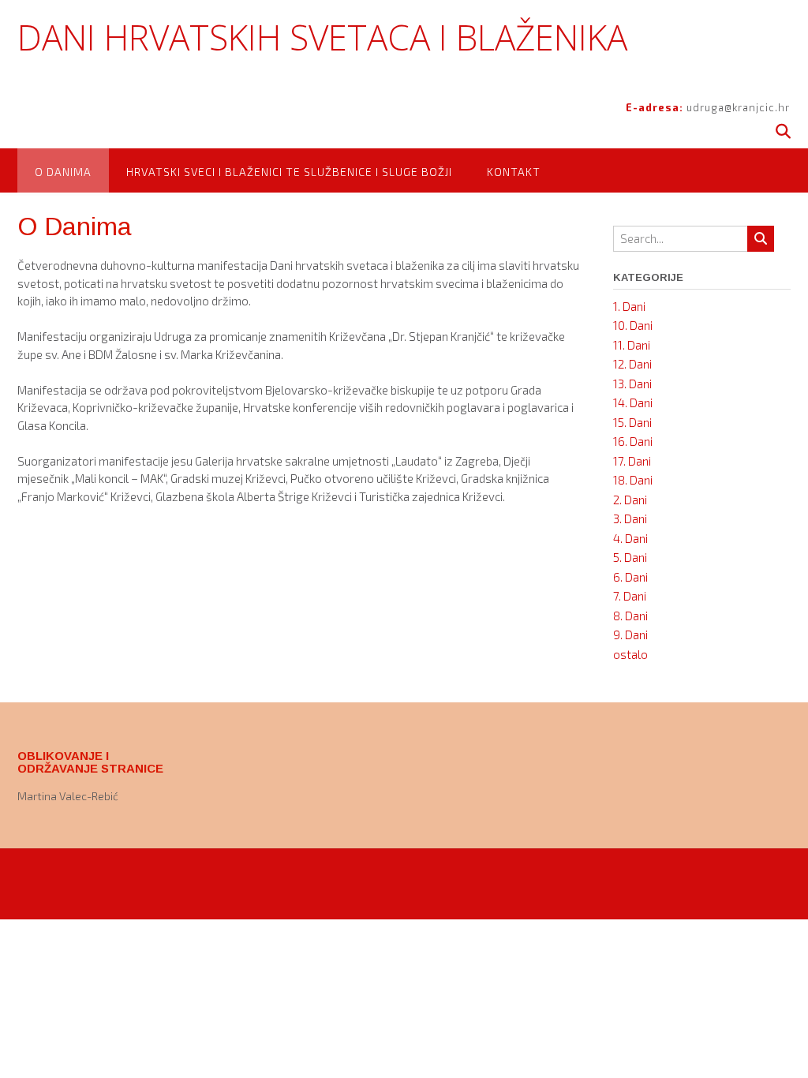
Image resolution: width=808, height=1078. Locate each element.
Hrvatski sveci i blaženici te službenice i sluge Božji (289, 171)
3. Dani (630, 518)
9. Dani (630, 634)
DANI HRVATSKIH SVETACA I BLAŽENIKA (322, 37)
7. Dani (629, 596)
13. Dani (632, 383)
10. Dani (633, 325)
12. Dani (632, 364)
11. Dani (631, 345)
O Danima (63, 171)
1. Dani (629, 306)
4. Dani (630, 538)
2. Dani (630, 499)
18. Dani (633, 480)
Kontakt (514, 171)
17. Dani (632, 461)
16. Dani (633, 441)
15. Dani (632, 422)
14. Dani (633, 402)
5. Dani (630, 557)
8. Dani (630, 615)
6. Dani (630, 577)
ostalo (630, 654)
